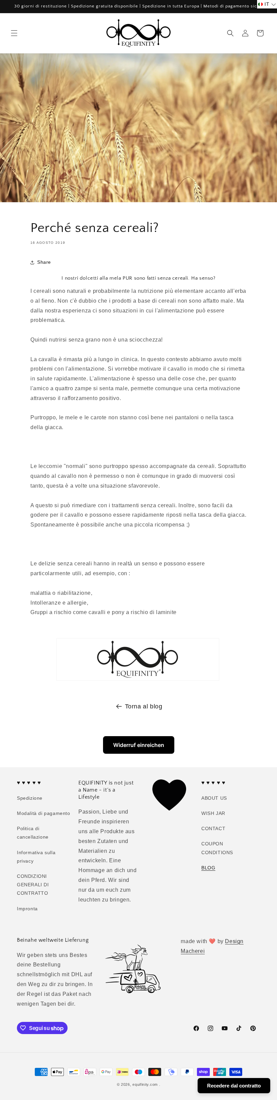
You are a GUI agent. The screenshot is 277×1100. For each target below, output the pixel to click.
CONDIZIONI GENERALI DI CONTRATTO (33, 884)
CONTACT (213, 828)
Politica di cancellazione (33, 833)
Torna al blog (143, 706)
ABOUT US (214, 798)
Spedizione (30, 798)
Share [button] (44, 262)
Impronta (27, 908)
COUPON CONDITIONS (217, 848)
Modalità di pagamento (43, 813)
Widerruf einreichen (138, 745)
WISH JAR (213, 813)
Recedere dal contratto (234, 1086)
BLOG (208, 867)
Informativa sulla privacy (36, 857)
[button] (14, 33)
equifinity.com (145, 1084)
